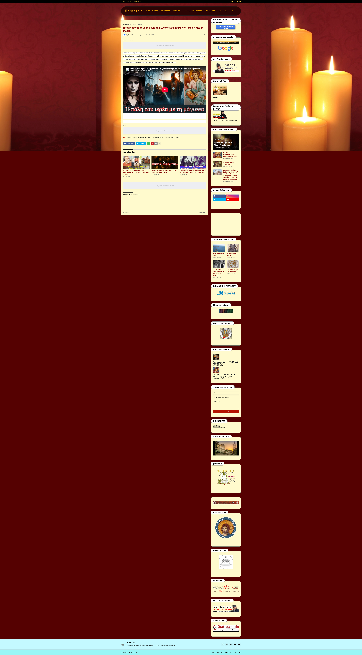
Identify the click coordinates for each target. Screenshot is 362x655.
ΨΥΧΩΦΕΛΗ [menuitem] (177, 11)
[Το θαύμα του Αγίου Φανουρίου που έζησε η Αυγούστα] (219, 264)
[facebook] (232, 1)
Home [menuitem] (148, 11)
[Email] (156, 143)
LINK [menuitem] (220, 11)
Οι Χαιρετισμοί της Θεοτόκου (229, 163)
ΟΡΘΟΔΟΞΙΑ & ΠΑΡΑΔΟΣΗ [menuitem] (193, 11)
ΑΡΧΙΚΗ (123, 1)
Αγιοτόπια (135, 652)
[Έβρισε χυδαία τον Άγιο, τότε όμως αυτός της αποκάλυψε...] (164, 162)
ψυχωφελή (156, 137)
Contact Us (228, 652)
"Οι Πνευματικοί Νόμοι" (232, 254)
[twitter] (237, 1)
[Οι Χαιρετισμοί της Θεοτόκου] (217, 164)
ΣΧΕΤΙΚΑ (129, 1)
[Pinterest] (152, 143)
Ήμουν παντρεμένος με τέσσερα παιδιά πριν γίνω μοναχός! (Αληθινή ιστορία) (136, 172)
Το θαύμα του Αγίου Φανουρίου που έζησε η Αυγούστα (218, 272)
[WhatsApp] (148, 143)
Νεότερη (126, 212)
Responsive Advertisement (165, 45)
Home (212, 652)
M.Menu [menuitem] (155, 11)
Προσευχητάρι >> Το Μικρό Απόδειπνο (223, 143)
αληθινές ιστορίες (138, 24)
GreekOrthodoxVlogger (167, 137)
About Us (219, 652)
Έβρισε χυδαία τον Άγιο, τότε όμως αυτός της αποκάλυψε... (164, 171)
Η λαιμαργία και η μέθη (218, 254)
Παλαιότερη (202, 212)
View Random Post (226, 26)
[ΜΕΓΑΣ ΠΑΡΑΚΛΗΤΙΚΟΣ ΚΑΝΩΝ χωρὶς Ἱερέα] (217, 155)
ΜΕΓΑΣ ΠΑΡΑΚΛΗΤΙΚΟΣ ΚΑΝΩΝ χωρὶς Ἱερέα (230, 154)
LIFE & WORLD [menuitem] (210, 11)
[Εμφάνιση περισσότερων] (159, 143)
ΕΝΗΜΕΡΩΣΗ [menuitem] (165, 11)
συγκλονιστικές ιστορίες (145, 137)
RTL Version (237, 652)
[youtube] (240, 1)
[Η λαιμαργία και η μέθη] (219, 248)
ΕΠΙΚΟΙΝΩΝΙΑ (137, 1)
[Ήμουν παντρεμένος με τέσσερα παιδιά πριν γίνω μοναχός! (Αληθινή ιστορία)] (136, 162)
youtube (177, 137)
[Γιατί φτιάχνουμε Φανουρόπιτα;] (233, 264)
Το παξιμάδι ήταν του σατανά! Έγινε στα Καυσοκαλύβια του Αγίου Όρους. (193, 171)
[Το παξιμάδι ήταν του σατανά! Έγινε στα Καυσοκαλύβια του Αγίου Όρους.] (193, 162)
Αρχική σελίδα (127, 24)
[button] (226, 11)
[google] (219, 203)
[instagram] (234, 1)
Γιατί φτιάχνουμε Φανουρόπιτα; (232, 270)
